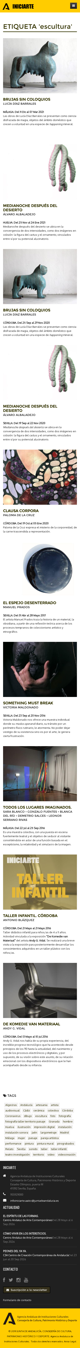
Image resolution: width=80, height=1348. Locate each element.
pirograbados (65, 1143)
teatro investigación (17, 1154)
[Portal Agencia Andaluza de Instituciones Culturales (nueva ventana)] (40, 1318)
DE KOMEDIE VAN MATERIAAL (31, 1024)
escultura (41, 1116)
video (51, 1154)
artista (54, 1105)
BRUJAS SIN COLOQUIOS (26, 99)
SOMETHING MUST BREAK (28, 703)
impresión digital (44, 1127)
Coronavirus (13, 1116)
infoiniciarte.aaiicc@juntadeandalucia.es (34, 1200)
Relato (9, 1149)
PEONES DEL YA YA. (14, 1251)
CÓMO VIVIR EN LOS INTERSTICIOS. (24, 1233)
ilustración (24, 1127)
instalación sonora (16, 1132)
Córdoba (67, 1110)
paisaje (33, 1138)
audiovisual (12, 1110)
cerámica (38, 1110)
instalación (65, 1127)
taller (44, 1149)
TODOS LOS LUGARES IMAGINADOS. (37, 807)
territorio (38, 1154)
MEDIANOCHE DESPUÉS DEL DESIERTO (30, 207)
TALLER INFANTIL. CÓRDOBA (30, 915)
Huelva (9, 1127)
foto (52, 1116)
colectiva (53, 1110)
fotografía (65, 1116)
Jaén (34, 1132)
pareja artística (50, 1138)
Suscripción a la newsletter (28, 1289)
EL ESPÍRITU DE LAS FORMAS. (21, 1216)
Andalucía (26, 1105)
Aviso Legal (70, 1341)
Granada (54, 1121)
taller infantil (59, 1149)
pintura (29, 1143)
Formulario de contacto (17, 1300)
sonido (33, 1149)
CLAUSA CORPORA (21, 511)
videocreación (66, 1154)
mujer (21, 1138)
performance (13, 1143)
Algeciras (11, 1105)
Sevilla (21, 1149)
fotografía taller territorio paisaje (25, 1121)
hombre (68, 1121)
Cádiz (26, 1110)
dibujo (28, 1116)
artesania (41, 1105)
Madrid (64, 1132)
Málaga (9, 1138)
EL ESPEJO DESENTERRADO (29, 603)
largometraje (49, 1132)
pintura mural (45, 1143)
